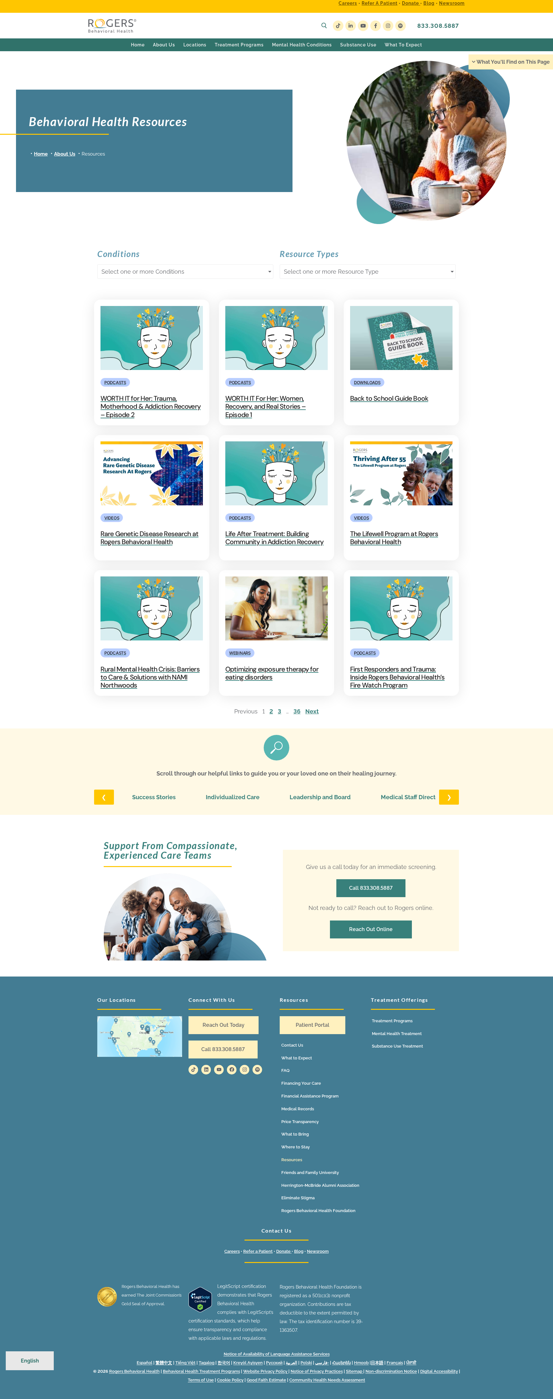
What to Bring (295, 1134)
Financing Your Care (301, 1083)
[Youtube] (363, 25)
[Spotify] (400, 25)
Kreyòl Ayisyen (248, 1362)
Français (395, 1362)
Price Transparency (300, 1121)
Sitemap (354, 1371)
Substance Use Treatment (397, 1046)
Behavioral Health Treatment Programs (201, 1371)
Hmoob (361, 1362)
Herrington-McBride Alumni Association (320, 1185)
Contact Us (292, 1045)
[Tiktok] (193, 1069)
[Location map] (139, 1036)
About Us (64, 154)
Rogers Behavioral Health (134, 1371)
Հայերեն (341, 1362)
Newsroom (452, 3)
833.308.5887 (438, 25)
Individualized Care (233, 797)
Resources (291, 1159)
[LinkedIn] (350, 25)
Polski (306, 1362)
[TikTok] (338, 25)
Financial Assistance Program (310, 1096)
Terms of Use (201, 1380)
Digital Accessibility (439, 1371)
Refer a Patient (379, 3)
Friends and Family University (310, 1172)
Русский (274, 1362)
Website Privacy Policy (265, 1371)
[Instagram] (388, 25)
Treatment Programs (392, 1020)
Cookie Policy (230, 1380)
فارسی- (322, 1362)
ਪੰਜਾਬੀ (411, 1362)
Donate (411, 3)
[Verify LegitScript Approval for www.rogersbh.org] (200, 1310)
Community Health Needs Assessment (327, 1380)
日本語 (377, 1362)
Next (312, 711)
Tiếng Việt (185, 1362)
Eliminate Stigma (298, 1197)
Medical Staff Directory (413, 797)
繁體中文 (164, 1362)
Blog (429, 3)
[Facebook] (375, 25)
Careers (348, 3)
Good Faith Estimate (266, 1380)
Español (144, 1362)
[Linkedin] (206, 1069)
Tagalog (206, 1362)
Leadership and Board (320, 797)
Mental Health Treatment (397, 1033)
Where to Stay (295, 1147)
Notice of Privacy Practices (317, 1371)
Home (41, 154)
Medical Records (297, 1108)
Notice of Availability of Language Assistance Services (277, 1354)
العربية (291, 1362)
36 (297, 711)
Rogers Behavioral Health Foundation (318, 1210)
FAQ (285, 1070)
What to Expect (296, 1058)
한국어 (224, 1362)
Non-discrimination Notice (391, 1371)
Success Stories (154, 797)
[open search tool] (324, 25)
